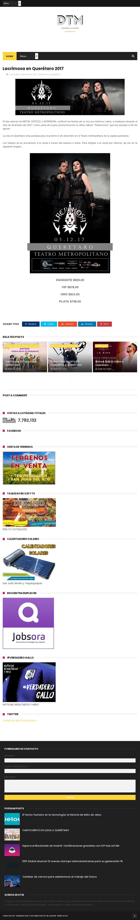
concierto (101, 346)
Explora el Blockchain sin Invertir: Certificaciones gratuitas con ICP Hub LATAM (70, 845)
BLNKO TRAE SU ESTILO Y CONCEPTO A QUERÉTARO (66, 363)
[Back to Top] (134, 915)
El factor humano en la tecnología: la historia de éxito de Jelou (61, 814)
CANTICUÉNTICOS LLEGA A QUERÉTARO (21, 363)
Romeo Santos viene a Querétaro (109, 363)
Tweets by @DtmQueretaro (19, 720)
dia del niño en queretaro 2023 (22, 346)
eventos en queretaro (49, 74)
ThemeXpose (22, 915)
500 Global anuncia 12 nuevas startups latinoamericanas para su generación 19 (72, 861)
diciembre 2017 (29, 74)
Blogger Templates (57, 915)
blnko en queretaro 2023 (64, 346)
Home (9, 56)
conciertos (14, 74)
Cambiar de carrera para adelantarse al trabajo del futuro (59, 876)
